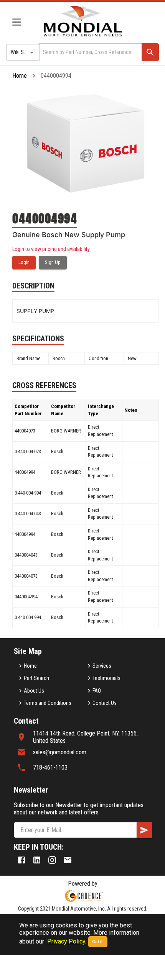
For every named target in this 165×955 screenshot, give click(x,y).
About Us (34, 691)
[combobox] (90, 52)
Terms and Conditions (47, 703)
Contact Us (104, 703)
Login (24, 262)
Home (19, 75)
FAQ (96, 691)
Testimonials (106, 678)
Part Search (36, 678)
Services (101, 666)
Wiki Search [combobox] (23, 52)
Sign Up (53, 262)
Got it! (98, 941)
